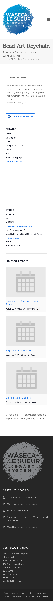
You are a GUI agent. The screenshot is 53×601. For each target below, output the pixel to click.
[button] (48, 19)
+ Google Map (12, 237)
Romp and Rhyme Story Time (14, 416)
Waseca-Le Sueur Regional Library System (29, 593)
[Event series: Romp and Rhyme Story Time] (38, 309)
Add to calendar (21, 116)
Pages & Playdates (19, 350)
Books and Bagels (18, 397)
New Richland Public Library (19, 226)
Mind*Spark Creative (39, 596)
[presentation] (26, 282)
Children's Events (14, 161)
